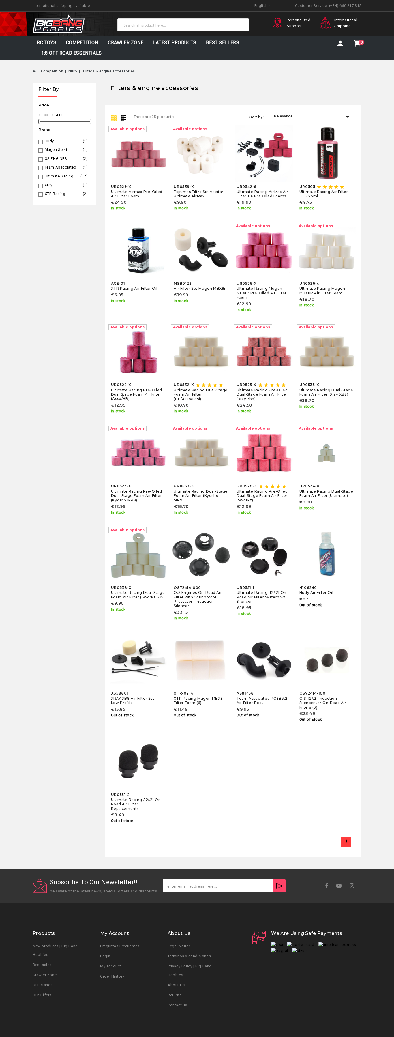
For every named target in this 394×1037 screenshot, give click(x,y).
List (125, 117)
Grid (114, 117)
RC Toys (46, 42)
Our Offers (42, 995)
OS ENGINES (66, 158)
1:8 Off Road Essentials (71, 53)
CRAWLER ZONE (125, 42)
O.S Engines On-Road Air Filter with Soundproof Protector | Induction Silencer (198, 599)
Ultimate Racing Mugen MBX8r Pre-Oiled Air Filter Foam (262, 293)
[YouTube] (340, 886)
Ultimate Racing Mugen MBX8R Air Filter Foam (322, 290)
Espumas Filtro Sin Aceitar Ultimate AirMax (199, 194)
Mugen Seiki (66, 149)
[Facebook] (328, 886)
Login (105, 956)
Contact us (177, 1005)
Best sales (42, 965)
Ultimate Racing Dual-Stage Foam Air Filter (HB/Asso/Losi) (201, 394)
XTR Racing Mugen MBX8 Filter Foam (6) (198, 700)
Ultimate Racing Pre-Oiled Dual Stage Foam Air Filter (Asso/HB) (136, 394)
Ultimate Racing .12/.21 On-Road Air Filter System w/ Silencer (262, 597)
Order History (112, 976)
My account (110, 966)
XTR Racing (66, 194)
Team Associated (66, 167)
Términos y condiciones (189, 956)
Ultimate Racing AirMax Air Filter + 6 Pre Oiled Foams (262, 194)
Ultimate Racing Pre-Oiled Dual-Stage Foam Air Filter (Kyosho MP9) (136, 495)
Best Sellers (222, 42)
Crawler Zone (45, 975)
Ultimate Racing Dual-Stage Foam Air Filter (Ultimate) (326, 493)
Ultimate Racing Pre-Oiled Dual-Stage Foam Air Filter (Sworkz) (262, 495)
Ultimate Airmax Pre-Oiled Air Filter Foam (136, 194)
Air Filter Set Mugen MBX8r (200, 288)
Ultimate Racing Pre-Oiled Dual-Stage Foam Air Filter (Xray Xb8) (262, 394)
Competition (82, 42)
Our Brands (43, 985)
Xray (66, 185)
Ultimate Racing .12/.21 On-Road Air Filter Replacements (136, 804)
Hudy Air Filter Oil (316, 592)
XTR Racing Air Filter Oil (134, 288)
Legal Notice (179, 946)
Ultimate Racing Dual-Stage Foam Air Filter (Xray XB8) (326, 392)
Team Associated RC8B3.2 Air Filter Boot (262, 700)
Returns (174, 995)
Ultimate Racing (66, 176)
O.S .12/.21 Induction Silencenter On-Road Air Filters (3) (322, 703)
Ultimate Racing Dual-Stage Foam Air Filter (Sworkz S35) (138, 594)
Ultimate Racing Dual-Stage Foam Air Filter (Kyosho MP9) (201, 495)
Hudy (66, 141)
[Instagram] (354, 886)
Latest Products (174, 42)
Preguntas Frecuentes (120, 946)
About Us (176, 985)
